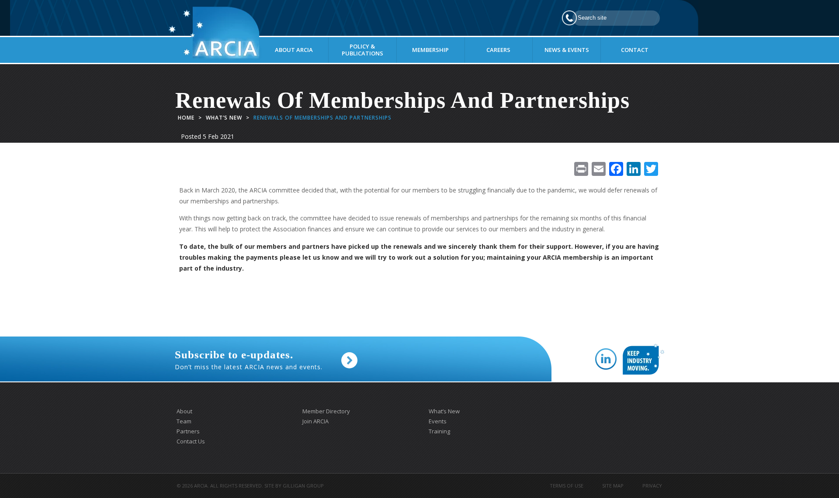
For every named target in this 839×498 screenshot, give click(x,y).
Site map (613, 485)
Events (438, 421)
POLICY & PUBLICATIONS (362, 49)
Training (439, 431)
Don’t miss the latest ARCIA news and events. (248, 360)
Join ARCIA (315, 421)
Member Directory (326, 411)
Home (186, 117)
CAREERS (498, 50)
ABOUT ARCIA (294, 50)
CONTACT (634, 50)
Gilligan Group (303, 485)
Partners (188, 431)
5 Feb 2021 (218, 136)
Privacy (652, 485)
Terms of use (566, 485)
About (184, 411)
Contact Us (191, 441)
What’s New (224, 117)
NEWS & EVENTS (566, 50)
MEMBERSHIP (430, 50)
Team (184, 421)
